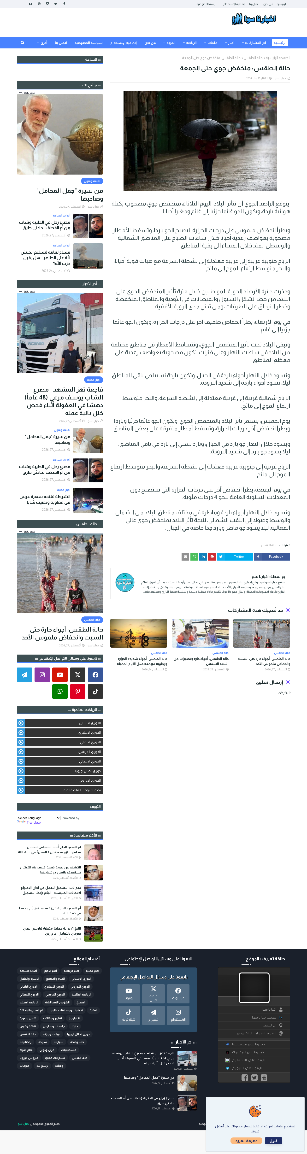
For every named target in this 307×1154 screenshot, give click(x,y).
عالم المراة (26, 1050)
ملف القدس (80, 1058)
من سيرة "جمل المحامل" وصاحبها (69, 194)
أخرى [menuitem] (44, 43)
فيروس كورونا (29, 1058)
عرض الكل (29, 92)
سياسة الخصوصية (207, 4)
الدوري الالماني (90, 742)
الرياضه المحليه (29, 1002)
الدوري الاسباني (90, 723)
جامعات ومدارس (54, 1026)
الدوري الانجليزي (89, 732)
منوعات (25, 1065)
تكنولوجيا (74, 1018)
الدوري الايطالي (90, 761)
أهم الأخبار (50, 970)
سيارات (58, 1042)
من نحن (268, 4)
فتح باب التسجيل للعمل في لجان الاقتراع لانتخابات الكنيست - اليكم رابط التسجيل (51, 890)
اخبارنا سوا (280, 78)
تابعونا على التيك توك (248, 1052)
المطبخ (81, 1002)
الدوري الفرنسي (89, 752)
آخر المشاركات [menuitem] (255, 43)
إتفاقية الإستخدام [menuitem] (123, 43)
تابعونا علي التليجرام (247, 1068)
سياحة (42, 1042)
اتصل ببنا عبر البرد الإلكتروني (256, 1033)
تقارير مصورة (28, 1018)
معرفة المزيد (246, 1141)
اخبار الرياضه (71, 970)
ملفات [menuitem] (212, 43)
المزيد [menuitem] (171, 43)
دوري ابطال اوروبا (88, 771)
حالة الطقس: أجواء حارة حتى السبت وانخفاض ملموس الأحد (264, 661)
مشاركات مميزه (55, 1058)
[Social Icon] (95, 675)
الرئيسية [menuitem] (280, 43)
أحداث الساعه (28, 970)
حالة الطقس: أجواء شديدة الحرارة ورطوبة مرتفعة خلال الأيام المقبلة (142, 661)
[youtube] (31, 4)
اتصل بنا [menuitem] (61, 43)
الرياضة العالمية (81, 994)
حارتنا (75, 1026)
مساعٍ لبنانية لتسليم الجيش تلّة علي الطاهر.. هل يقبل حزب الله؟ (45, 258)
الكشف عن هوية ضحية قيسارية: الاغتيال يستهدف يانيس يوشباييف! (50, 869)
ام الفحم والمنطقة (31, 1010)
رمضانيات (25, 1042)
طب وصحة (77, 1042)
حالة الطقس (253, 58)
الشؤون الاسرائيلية (57, 1002)
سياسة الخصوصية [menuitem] (89, 43)
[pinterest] (39, 4)
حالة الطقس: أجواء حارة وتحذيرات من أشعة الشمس (201, 661)
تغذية (93, 1010)
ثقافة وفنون (28, 1026)
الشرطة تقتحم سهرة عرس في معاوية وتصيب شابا (44, 499)
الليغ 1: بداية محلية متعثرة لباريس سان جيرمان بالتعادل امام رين (52, 930)
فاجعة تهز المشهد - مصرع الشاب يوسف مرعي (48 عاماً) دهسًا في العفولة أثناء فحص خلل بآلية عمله (63, 401)
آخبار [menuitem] (231, 43)
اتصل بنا (254, 4)
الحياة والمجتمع (55, 978)
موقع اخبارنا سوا (264, 1017)
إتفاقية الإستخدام (233, 4)
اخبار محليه (92, 970)
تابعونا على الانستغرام (248, 1060)
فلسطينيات (68, 1050)
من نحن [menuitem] (150, 43)
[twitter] (56, 4)
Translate (33, 822)
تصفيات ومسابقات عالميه (82, 790)
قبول (273, 1141)
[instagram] (47, 4)
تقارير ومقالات (52, 1018)
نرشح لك (42, 1065)
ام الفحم (269, 1025)
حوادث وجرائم (51, 1034)
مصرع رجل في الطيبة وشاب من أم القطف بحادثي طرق (44, 225)
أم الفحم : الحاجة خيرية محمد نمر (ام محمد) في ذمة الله (50, 910)
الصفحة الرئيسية (278, 58)
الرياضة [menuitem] (191, 43)
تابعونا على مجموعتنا (248, 1044)
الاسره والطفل (29, 978)
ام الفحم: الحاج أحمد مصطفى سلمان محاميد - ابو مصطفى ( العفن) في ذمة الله (49, 849)
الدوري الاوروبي (90, 780)
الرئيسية (282, 4)
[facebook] (64, 4)
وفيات (59, 1065)
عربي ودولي (47, 1050)
